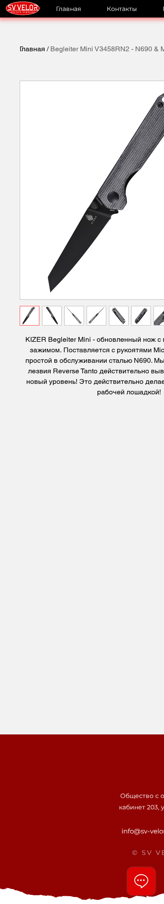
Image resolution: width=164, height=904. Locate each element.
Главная (32, 49)
